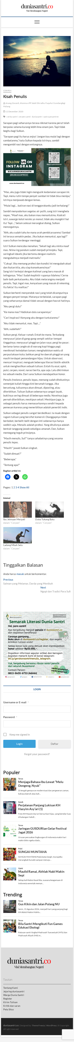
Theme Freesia (38, 1025)
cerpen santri (25, 116)
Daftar (54, 743)
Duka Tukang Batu (45, 519)
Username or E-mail (16, 702)
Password (10, 717)
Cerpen (7, 90)
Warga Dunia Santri (13, 994)
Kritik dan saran (11, 1005)
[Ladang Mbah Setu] (17, 535)
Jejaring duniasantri (13, 991)
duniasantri (37, 116)
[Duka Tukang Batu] (49, 510)
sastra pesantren (51, 116)
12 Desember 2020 (14, 111)
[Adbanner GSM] (37, 613)
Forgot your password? (37, 754)
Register (7, 998)
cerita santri (12, 116)
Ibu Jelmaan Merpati (14, 519)
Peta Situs (8, 1009)
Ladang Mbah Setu (13, 545)
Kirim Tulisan (10, 1002)
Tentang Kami (10, 987)
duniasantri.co (11, 1025)
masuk (20, 573)
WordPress (51, 1025)
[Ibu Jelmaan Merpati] (17, 510)
